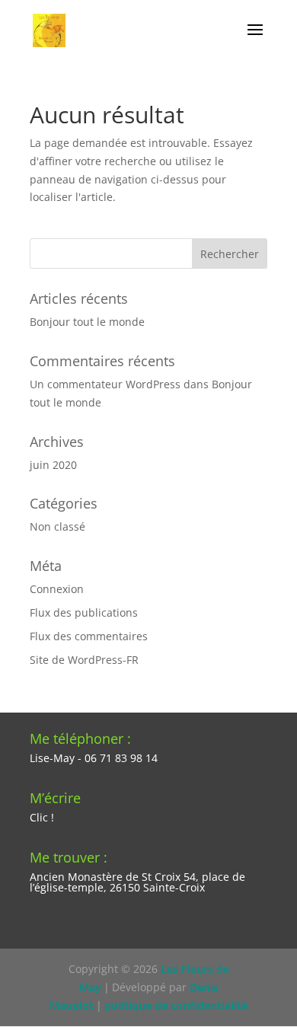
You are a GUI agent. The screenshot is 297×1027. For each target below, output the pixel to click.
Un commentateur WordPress (105, 384)
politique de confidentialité (176, 1005)
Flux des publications (84, 612)
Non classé (57, 526)
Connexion (57, 589)
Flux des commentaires (89, 636)
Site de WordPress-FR (84, 659)
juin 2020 (53, 465)
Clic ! (42, 817)
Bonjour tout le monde (87, 321)
